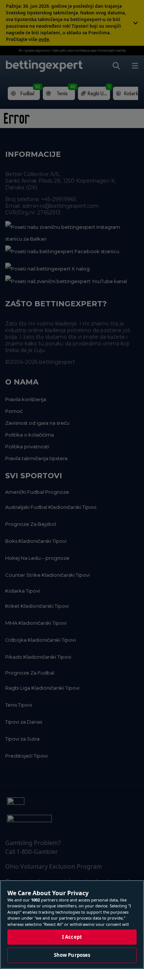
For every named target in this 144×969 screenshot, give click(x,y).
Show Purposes (72, 955)
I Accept (72, 937)
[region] (72, 924)
